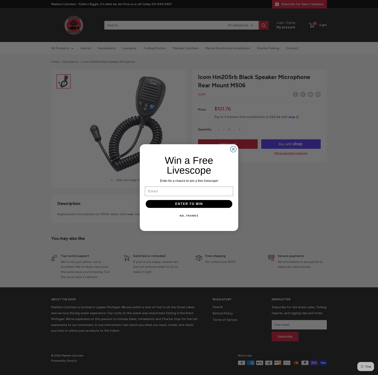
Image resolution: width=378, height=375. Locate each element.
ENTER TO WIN (189, 204)
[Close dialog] (233, 149)
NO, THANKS (189, 215)
